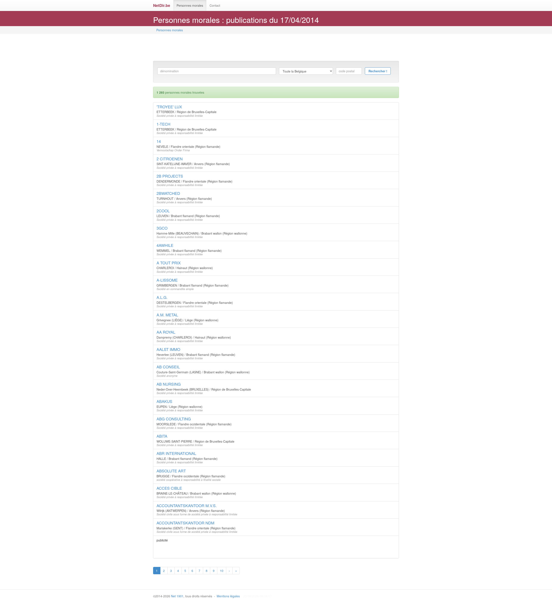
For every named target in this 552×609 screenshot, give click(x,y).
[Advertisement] (231, 48)
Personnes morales (190, 5)
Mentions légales (228, 596)
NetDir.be (161, 5)
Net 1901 (177, 596)
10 (221, 570)
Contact (215, 5)
